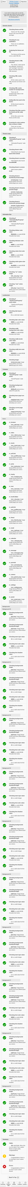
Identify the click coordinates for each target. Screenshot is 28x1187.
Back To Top (12, 1177)
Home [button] (4, 1)
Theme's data (8, 1185)
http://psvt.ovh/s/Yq (14, 19)
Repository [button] (24, 1)
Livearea (20, 1184)
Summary (3, 1184)
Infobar (14, 1184)
